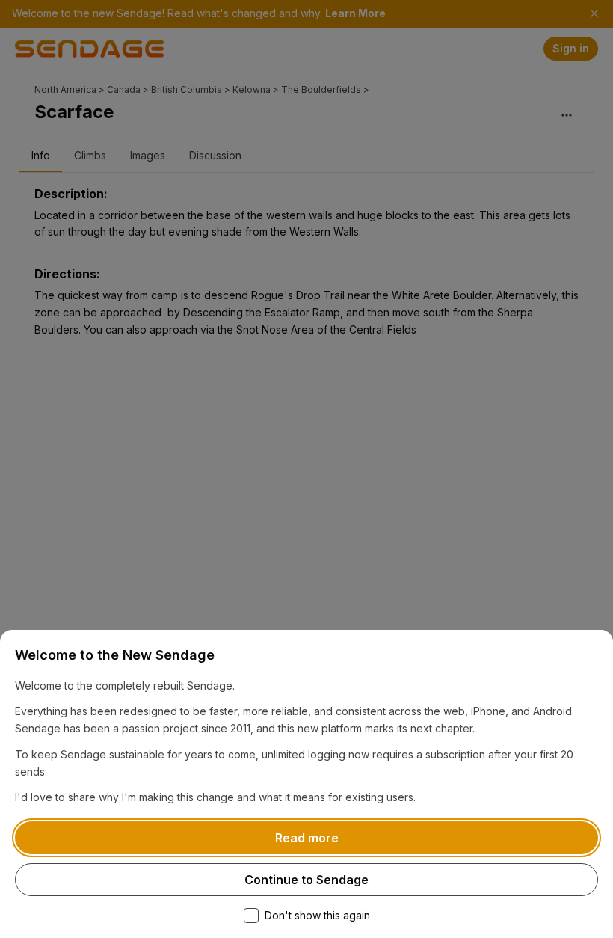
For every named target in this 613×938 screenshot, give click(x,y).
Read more (307, 837)
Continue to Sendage (306, 879)
